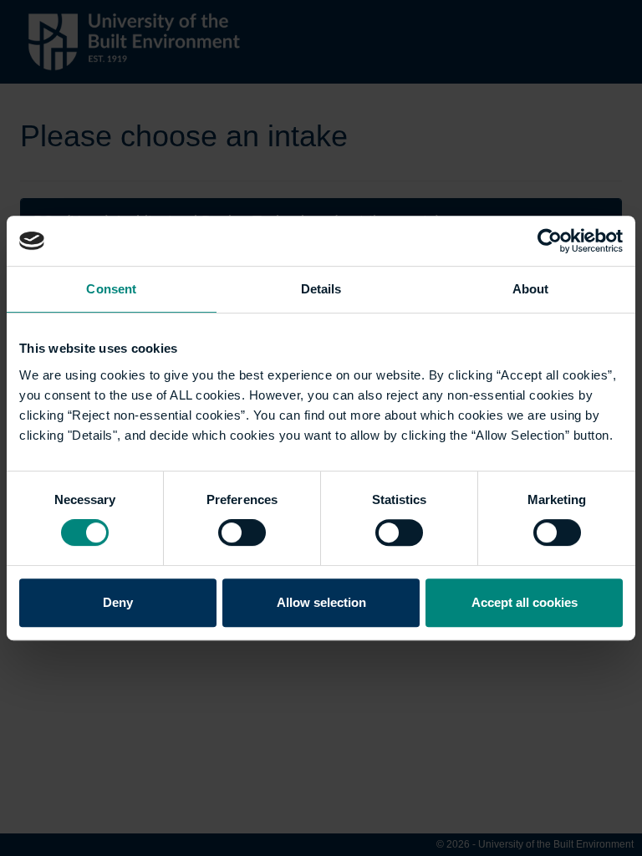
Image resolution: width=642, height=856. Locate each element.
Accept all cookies (524, 602)
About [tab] (530, 289)
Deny (118, 602)
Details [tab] (321, 289)
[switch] (242, 532)
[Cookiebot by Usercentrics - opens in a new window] (549, 240)
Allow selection (321, 602)
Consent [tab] (111, 289)
